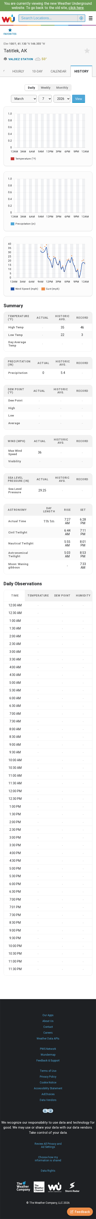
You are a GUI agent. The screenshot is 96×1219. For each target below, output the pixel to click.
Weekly (45, 87)
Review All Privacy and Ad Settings (48, 1145)
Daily (31, 87)
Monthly (62, 87)
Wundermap (48, 1054)
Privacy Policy (48, 1076)
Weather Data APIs (48, 1038)
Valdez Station (20, 59)
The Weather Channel (39, 1187)
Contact (48, 1026)
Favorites (10, 34)
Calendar (58, 71)
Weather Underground (54, 1187)
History (81, 71)
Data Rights (48, 1170)
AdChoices (48, 1094)
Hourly (18, 71)
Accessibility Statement (48, 1088)
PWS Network (48, 1048)
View (78, 99)
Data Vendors (48, 1100)
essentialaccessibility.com (48, 1111)
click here (76, 8)
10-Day (37, 71)
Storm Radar (72, 1187)
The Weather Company (23, 1187)
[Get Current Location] (81, 18)
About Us (48, 1021)
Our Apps (48, 1015)
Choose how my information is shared (48, 1159)
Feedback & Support (48, 1060)
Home (8, 18)
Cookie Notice (48, 1082)
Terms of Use (48, 1070)
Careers (48, 1032)
